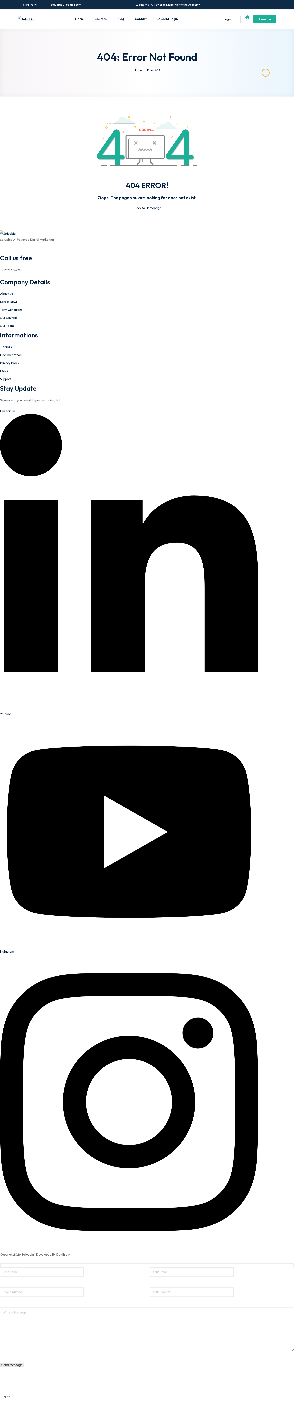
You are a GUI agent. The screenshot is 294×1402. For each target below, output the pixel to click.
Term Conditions (11, 310)
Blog (120, 19)
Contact (141, 19)
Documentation (11, 355)
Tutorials (6, 347)
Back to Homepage (147, 208)
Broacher (265, 19)
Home (79, 19)
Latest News (9, 302)
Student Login (167, 19)
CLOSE (8, 1397)
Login (227, 19)
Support (5, 379)
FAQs (4, 371)
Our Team (7, 326)
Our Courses (8, 318)
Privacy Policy (9, 363)
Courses (101, 19)
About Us (6, 294)
